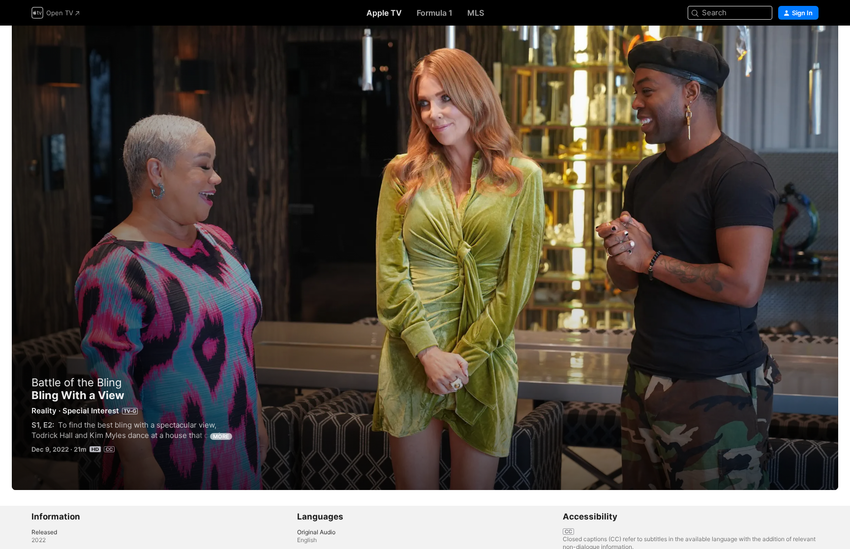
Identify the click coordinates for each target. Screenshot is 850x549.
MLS (475, 13)
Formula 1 (435, 13)
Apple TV (384, 13)
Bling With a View (425, 258)
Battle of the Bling (76, 382)
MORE (221, 436)
